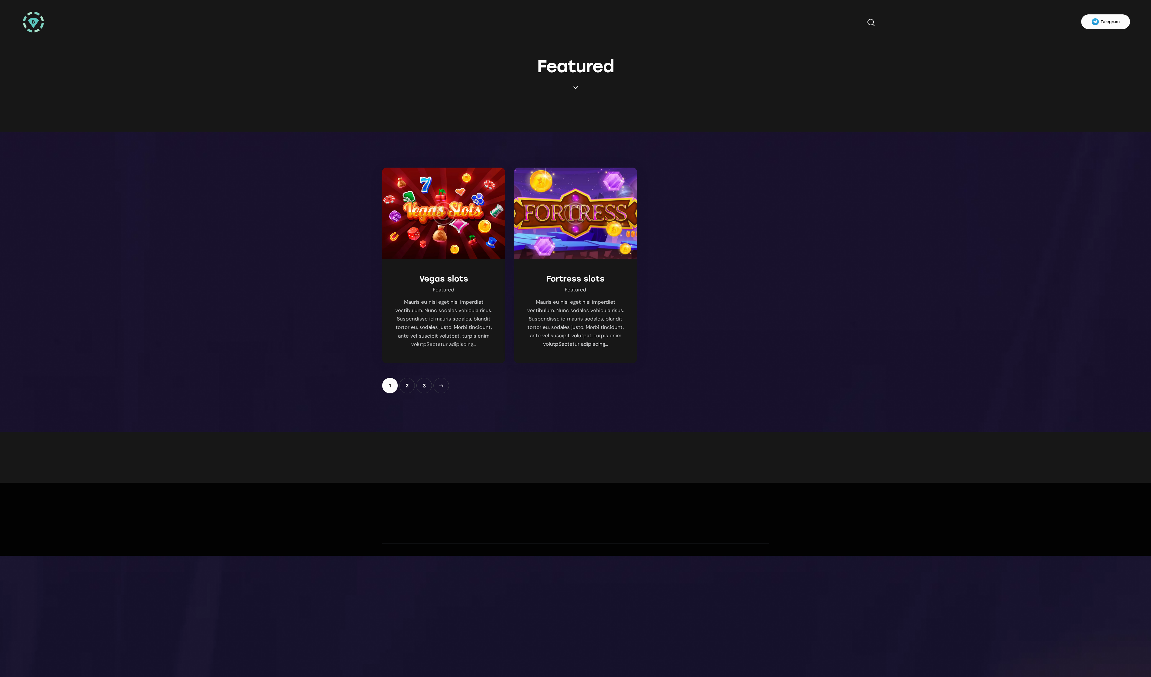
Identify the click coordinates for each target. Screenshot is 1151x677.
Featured (443, 289)
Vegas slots (443, 279)
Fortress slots (575, 279)
